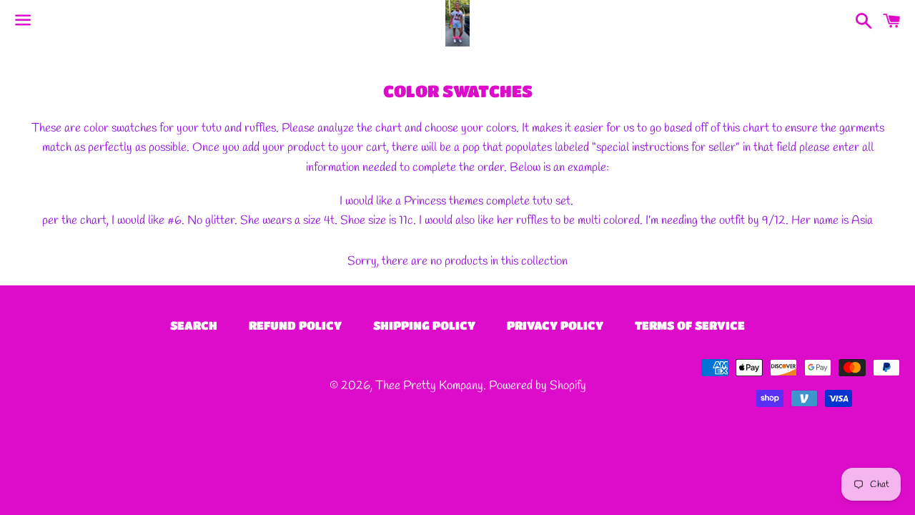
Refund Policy (295, 325)
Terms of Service (690, 325)
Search (193, 325)
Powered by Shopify (537, 386)
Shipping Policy (424, 325)
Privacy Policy (555, 325)
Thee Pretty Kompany (429, 386)
